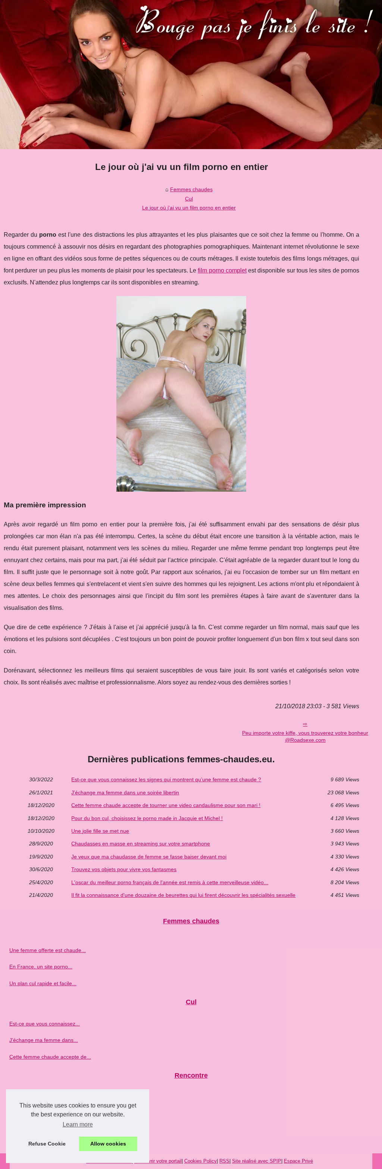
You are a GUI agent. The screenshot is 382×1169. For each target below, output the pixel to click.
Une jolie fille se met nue (100, 831)
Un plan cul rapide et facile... (42, 983)
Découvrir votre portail (158, 1161)
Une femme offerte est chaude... (47, 950)
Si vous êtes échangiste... (39, 1113)
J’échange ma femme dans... (43, 1040)
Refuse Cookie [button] (47, 1144)
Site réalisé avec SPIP (256, 1161)
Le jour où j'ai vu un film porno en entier (189, 208)
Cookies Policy (200, 1161)
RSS (224, 1161)
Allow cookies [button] (108, 1144)
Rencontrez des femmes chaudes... (51, 1130)
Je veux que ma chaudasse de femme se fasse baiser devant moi (148, 856)
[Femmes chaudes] (191, 74)
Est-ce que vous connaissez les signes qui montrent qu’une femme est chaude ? (166, 779)
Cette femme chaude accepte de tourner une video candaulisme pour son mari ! (165, 805)
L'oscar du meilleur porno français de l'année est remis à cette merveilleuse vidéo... (169, 882)
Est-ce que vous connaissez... (44, 1024)
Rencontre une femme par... (42, 1097)
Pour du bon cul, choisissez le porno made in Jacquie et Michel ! (147, 818)
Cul (189, 199)
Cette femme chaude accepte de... (50, 1057)
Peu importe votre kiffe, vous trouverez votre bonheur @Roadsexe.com (305, 736)
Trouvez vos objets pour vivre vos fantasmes (123, 869)
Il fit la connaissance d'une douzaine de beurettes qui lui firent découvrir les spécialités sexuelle (183, 895)
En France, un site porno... (40, 967)
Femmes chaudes (191, 189)
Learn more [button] (78, 1124)
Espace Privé (298, 1161)
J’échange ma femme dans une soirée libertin (125, 792)
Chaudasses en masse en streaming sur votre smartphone (140, 843)
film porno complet (222, 270)
